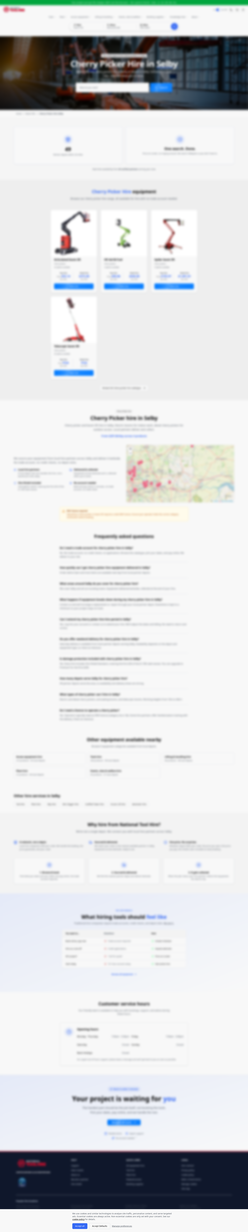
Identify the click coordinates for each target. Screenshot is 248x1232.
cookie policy (78, 1219)
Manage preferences (122, 1226)
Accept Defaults (99, 1226)
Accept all (80, 1226)
